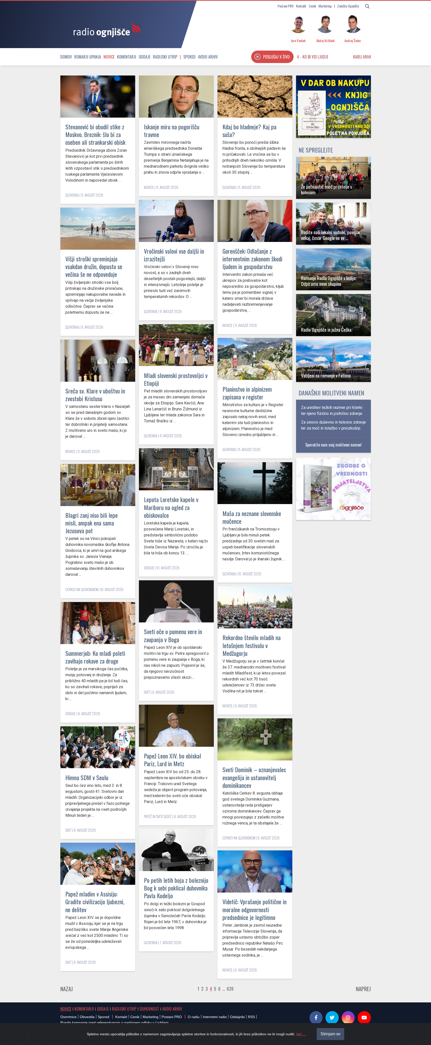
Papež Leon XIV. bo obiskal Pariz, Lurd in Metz (172, 759)
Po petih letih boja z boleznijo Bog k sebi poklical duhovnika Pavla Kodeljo (176, 888)
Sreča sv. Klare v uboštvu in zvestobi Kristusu (95, 394)
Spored (189, 57)
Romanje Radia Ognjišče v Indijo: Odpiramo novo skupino (328, 280)
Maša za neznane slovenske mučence (251, 517)
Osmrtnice (68, 1017)
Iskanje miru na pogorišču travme (171, 130)
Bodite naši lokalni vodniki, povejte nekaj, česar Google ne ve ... (330, 234)
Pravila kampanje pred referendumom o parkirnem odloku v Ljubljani (114, 1023)
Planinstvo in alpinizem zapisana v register (247, 392)
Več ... (301, 1034)
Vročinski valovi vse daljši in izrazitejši (174, 254)
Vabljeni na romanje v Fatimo (326, 375)
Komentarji (126, 57)
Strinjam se (330, 1034)
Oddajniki (237, 1017)
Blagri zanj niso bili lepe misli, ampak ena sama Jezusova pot (91, 523)
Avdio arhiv (208, 57)
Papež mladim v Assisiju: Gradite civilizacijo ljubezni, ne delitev (94, 901)
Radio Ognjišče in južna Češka (326, 329)
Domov (66, 57)
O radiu (194, 1017)
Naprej (363, 988)
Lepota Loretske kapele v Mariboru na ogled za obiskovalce (171, 507)
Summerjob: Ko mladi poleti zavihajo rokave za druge (95, 657)
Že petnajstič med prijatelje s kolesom (326, 189)
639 (230, 988)
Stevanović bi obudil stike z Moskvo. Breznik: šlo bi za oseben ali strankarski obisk (95, 134)
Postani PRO (286, 5)
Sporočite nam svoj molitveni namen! (333, 445)
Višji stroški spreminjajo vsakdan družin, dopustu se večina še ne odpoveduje (93, 266)
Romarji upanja (87, 57)
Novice (109, 57)
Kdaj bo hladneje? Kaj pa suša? (249, 130)
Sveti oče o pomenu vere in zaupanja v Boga (173, 635)
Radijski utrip (165, 57)
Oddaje (144, 57)
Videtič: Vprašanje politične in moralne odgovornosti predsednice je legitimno (254, 909)
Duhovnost (149, 1009)
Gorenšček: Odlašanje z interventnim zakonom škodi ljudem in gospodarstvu (252, 258)
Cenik (312, 5)
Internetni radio (215, 1017)
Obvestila (87, 1017)
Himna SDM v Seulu (86, 777)
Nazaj (66, 988)
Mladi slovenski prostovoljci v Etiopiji (176, 379)
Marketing (325, 5)
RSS (251, 1017)
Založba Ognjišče (348, 5)
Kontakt (301, 5)
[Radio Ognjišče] (105, 29)
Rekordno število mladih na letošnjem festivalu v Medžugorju (251, 645)
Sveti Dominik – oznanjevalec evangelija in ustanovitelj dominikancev (254, 777)
